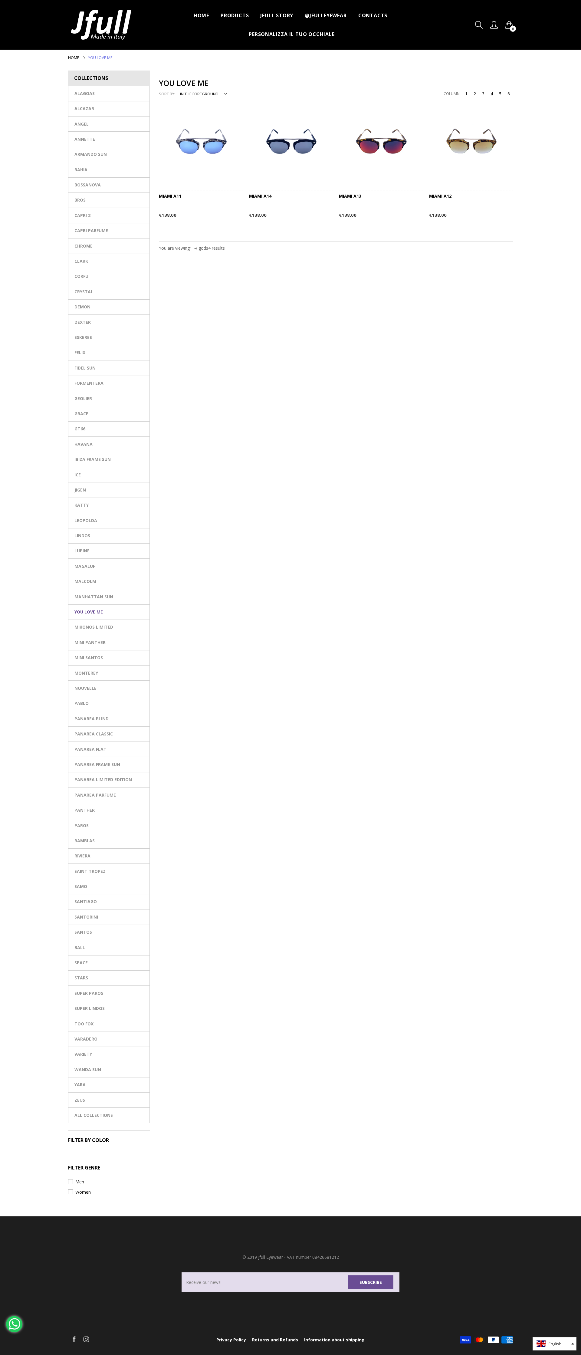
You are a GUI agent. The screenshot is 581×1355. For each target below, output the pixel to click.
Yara (80, 1084)
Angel (81, 124)
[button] (554, 1343)
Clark (81, 261)
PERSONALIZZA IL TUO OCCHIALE (291, 34)
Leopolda (85, 520)
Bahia (80, 170)
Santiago (85, 901)
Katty (81, 505)
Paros (81, 825)
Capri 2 (82, 215)
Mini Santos (88, 657)
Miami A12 (440, 196)
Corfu (81, 276)
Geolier (83, 398)
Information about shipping (334, 1340)
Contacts (372, 15)
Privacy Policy (231, 1340)
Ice (77, 475)
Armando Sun (90, 154)
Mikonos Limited (93, 627)
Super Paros (88, 993)
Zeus (79, 1100)
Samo (80, 886)
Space (81, 962)
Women (83, 1192)
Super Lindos (89, 1008)
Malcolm (85, 581)
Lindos (82, 535)
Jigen (80, 490)
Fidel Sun (85, 368)
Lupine (82, 551)
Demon (82, 307)
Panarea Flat (90, 749)
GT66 (79, 429)
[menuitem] (201, 15)
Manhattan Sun (93, 597)
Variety (83, 1054)
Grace (81, 413)
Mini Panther (90, 642)
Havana (83, 444)
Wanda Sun (87, 1069)
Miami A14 (260, 196)
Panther (84, 810)
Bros (80, 200)
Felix (79, 352)
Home (201, 15)
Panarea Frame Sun (97, 764)
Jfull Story (276, 15)
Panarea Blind (91, 719)
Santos (83, 932)
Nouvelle (85, 688)
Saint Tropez (90, 871)
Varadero (85, 1039)
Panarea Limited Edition (103, 779)
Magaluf (84, 566)
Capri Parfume (91, 230)
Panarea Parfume (95, 795)
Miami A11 (170, 196)
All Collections (93, 1115)
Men (79, 1182)
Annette (84, 139)
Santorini (86, 917)
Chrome (83, 246)
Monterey (86, 673)
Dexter (82, 322)
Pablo (81, 703)
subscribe (370, 1282)
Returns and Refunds (275, 1340)
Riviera (82, 856)
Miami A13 (350, 196)
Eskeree (83, 337)
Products (235, 15)
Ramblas (84, 841)
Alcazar (84, 108)
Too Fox (84, 1024)
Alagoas (84, 93)
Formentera (88, 383)
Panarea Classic (93, 734)
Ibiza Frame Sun (92, 459)
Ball (79, 947)
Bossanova (87, 185)
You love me (88, 612)
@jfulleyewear (325, 15)
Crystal (83, 291)
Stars (81, 978)
